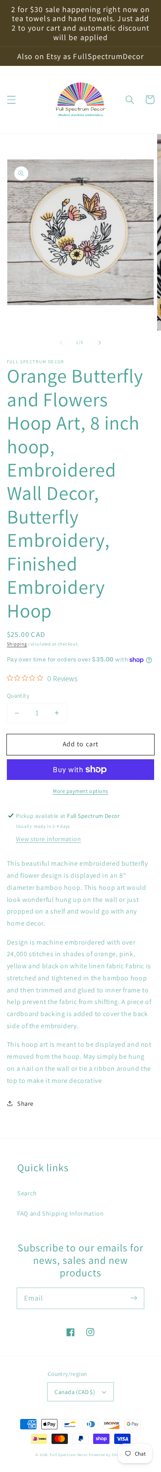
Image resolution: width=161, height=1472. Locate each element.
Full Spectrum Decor (69, 1454)
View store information (48, 839)
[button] (11, 99)
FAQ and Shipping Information (60, 1213)
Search (27, 1193)
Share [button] (25, 1103)
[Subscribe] (134, 1298)
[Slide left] (61, 342)
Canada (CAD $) (75, 1392)
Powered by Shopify (107, 1454)
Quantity (18, 695)
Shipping (17, 644)
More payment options (80, 791)
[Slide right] (100, 342)
